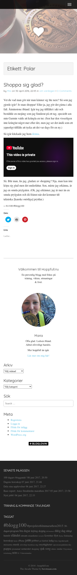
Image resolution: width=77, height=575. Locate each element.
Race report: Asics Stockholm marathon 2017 (27, 491)
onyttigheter (45, 544)
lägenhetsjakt (63, 541)
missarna (8, 544)
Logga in (15, 423)
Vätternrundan (25, 553)
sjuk (42, 548)
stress (53, 548)
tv (19, 553)
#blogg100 (15, 524)
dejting (34, 531)
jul (40, 540)
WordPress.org (18, 434)
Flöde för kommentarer (22, 431)
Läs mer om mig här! (38, 355)
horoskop (8, 540)
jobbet (35, 540)
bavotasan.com (49, 568)
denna (35, 134)
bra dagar (25, 531)
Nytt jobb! (9, 495)
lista (56, 540)
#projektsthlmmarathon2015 (45, 526)
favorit (41, 536)
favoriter (48, 535)
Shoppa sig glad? (23, 85)
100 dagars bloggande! (15, 477)
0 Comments (64, 90)
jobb (28, 540)
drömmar (50, 531)
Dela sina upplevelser (14, 486)
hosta (16, 541)
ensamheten (33, 535)
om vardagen (47, 90)
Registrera (16, 420)
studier (59, 548)
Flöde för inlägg (19, 427)
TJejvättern (67, 549)
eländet (15, 535)
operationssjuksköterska (62, 544)
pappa (7, 548)
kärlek (45, 540)
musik (16, 544)
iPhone (21, 540)
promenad (16, 549)
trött (14, 553)
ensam (24, 535)
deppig (41, 531)
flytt (56, 535)
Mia (9, 90)
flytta (61, 535)
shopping (35, 549)
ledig (51, 540)
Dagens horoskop (12, 482)
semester (26, 548)
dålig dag (60, 531)
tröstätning (8, 553)
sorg (47, 548)
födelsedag (68, 535)
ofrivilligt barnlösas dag (29, 544)
